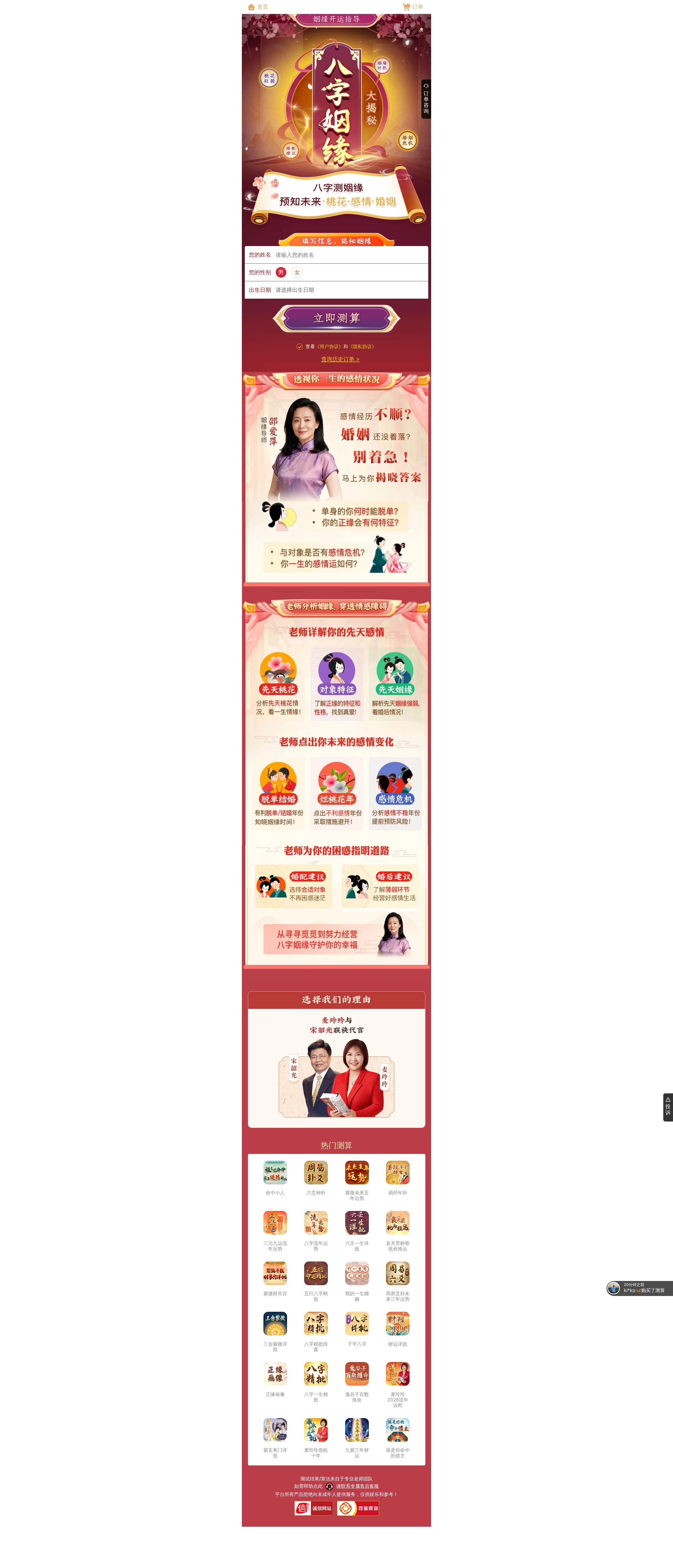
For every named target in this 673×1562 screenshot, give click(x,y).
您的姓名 (260, 254)
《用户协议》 (329, 346)
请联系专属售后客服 (357, 1486)
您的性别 (260, 272)
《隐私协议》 (362, 346)
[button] (336, 320)
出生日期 (260, 290)
